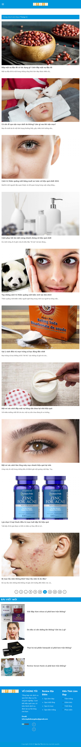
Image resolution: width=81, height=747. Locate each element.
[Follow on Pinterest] (34, 724)
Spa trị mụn (48, 706)
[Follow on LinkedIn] (34, 729)
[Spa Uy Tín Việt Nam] (40, 4)
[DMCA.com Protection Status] (25, 724)
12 (50, 592)
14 (60, 592)
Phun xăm (68, 710)
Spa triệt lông (49, 702)
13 (55, 592)
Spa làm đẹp (49, 699)
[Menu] (3, 4)
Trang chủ (6, 17)
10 (40, 592)
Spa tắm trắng (50, 710)
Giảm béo (68, 702)
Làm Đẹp (15, 17)
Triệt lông (68, 706)
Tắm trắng (69, 699)
